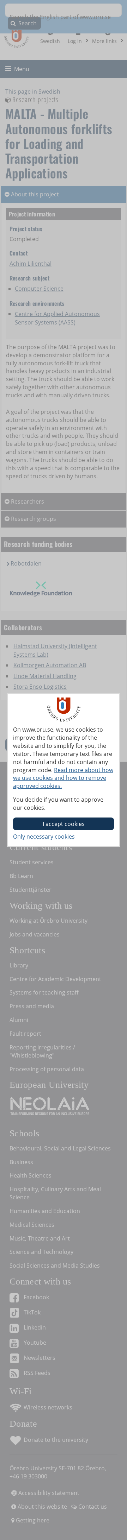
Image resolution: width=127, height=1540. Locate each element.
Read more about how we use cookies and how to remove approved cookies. (63, 778)
